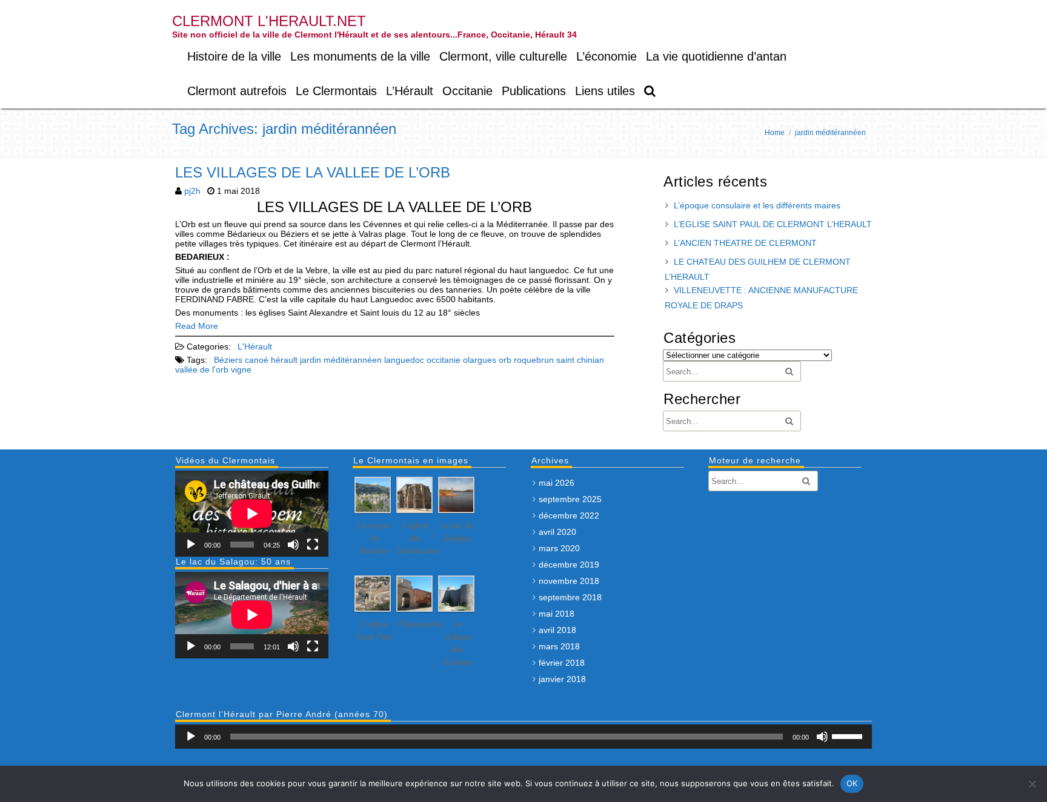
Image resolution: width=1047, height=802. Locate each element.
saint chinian (580, 360)
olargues (479, 360)
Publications (534, 91)
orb (505, 360)
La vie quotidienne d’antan (716, 56)
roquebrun (534, 360)
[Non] (1032, 784)
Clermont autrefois (237, 91)
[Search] (650, 91)
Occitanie (467, 91)
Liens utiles (605, 91)
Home (775, 132)
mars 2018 (559, 646)
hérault (284, 360)
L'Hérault (255, 346)
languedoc (404, 360)
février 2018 (562, 663)
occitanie (443, 360)
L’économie (606, 56)
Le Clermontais (336, 91)
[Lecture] (191, 545)
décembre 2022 (569, 515)
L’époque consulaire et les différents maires (757, 205)
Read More (196, 326)
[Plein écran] (313, 545)
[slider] (849, 735)
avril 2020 (557, 532)
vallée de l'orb (201, 369)
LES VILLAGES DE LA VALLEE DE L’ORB (312, 172)
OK (852, 783)
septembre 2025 (570, 499)
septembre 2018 (570, 597)
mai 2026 (556, 483)
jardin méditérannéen (341, 360)
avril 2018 (557, 630)
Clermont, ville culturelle (503, 56)
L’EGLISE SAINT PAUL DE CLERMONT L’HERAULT (773, 224)
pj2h (192, 191)
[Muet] (293, 545)
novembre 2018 (569, 581)
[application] (251, 514)
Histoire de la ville (234, 56)
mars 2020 (559, 548)
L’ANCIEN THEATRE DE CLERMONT (745, 243)
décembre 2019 (569, 564)
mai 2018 (556, 613)
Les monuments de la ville (360, 56)
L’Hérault (409, 91)
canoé (256, 360)
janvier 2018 (562, 679)
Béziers (228, 360)
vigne (241, 369)
